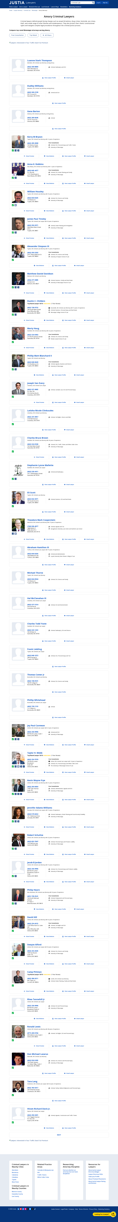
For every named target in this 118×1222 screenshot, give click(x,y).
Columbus (15, 1177)
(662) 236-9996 (32, 732)
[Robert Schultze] (18, 840)
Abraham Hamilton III (38, 547)
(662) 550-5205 (32, 1060)
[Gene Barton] (18, 116)
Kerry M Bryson (34, 136)
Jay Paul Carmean (36, 725)
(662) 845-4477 (32, 170)
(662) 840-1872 (32, 655)
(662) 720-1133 (32, 706)
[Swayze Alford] (18, 949)
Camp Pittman (34, 972)
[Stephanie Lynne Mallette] (18, 470)
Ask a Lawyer (23, 7)
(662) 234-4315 (32, 923)
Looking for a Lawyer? (102, 1214)
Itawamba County (17, 1194)
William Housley (35, 191)
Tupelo (14, 1179)
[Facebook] (23, 1209)
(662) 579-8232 (32, 814)
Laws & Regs (55, 7)
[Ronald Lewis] (18, 1031)
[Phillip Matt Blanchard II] (18, 360)
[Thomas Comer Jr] (18, 679)
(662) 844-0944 (32, 579)
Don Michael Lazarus (37, 1054)
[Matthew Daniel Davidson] (18, 278)
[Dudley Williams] (18, 90)
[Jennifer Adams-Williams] (18, 812)
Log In (98, 2)
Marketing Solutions (75, 7)
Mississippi (34, 10)
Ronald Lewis (33, 1026)
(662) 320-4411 (32, 471)
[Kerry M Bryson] (18, 141)
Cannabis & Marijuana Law (45, 1170)
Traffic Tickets (41, 1175)
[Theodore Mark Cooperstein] (18, 525)
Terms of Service (83, 1209)
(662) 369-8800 (32, 67)
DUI (38, 1172)
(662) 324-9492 (32, 335)
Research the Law (34, 7)
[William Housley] (18, 196)
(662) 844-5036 (32, 554)
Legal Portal (64, 1209)
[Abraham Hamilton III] (18, 552)
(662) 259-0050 (32, 787)
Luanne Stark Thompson (39, 60)
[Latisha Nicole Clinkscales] (18, 415)
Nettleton (15, 1172)
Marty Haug (33, 328)
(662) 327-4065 (32, 389)
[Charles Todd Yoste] (18, 628)
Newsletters (64, 7)
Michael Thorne (35, 572)
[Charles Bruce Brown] (18, 442)
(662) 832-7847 (32, 841)
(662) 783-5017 (32, 1088)
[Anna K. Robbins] (18, 169)
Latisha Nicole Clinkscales (40, 410)
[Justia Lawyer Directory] (16, 2)
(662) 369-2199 (32, 92)
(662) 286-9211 (32, 978)
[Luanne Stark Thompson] (18, 65)
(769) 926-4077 (32, 526)
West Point (15, 1182)
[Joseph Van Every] (18, 388)
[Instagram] (25, 1209)
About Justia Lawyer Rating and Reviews (96, 1182)
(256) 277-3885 (32, 280)
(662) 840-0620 (32, 362)
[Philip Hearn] (18, 894)
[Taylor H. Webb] (18, 757)
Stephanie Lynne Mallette (40, 465)
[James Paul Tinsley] (18, 223)
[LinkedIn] (18, 1209)
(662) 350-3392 (32, 252)
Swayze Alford (34, 944)
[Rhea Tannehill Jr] (18, 1004)
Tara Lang (32, 1081)
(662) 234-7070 (32, 759)
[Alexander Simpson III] (18, 251)
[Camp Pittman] (18, 977)
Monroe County (17, 1191)
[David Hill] (18, 922)
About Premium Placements (97, 1179)
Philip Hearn (33, 889)
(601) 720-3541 (32, 896)
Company (71, 1209)
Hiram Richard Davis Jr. (38, 1108)
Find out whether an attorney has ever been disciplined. (70, 1171)
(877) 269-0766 (32, 1033)
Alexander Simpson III (38, 246)
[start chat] (113, 1214)
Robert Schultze (35, 835)
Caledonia (15, 1175)
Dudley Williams (35, 85)
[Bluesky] (30, 1209)
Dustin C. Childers (36, 301)
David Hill (32, 917)
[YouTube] (21, 1209)
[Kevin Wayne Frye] (18, 785)
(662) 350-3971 (32, 225)
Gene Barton (33, 111)
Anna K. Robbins (35, 164)
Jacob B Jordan (34, 862)
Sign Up (105, 2)
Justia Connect (55, 1209)
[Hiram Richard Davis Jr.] (18, 1113)
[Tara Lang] (18, 1086)
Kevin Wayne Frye (36, 780)
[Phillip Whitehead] (18, 705)
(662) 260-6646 (32, 118)
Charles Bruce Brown (37, 437)
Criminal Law (27, 10)
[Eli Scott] (18, 497)
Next (59, 1135)
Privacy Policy (93, 1209)
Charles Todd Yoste (36, 623)
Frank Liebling (34, 649)
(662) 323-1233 (32, 630)
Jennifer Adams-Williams (39, 807)
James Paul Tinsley (36, 218)
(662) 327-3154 (32, 604)
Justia (10, 10)
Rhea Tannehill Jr (36, 999)
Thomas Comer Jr (35, 674)
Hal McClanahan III (36, 598)
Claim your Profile (93, 1176)
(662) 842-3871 (32, 499)
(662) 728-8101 (32, 681)
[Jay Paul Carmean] (18, 730)
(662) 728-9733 (32, 307)
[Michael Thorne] (18, 577)
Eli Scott (31, 492)
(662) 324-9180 (32, 444)
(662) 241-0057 (32, 417)
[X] (32, 1209)
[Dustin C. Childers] (18, 306)
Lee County (15, 1196)
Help (76, 1209)
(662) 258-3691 (32, 1115)
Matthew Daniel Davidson (40, 273)
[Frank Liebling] (18, 654)
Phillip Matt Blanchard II (39, 355)
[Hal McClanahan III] (18, 603)
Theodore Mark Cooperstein (41, 520)
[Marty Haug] (18, 333)
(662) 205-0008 (32, 143)
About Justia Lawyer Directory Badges (94, 1171)
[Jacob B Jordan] (18, 867)
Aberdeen (15, 1170)
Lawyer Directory (18, 10)
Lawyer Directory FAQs (95, 1174)
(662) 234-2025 (32, 951)
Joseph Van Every (35, 383)
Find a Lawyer (13, 7)
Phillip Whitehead (36, 700)
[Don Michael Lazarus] (18, 1059)
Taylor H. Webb (34, 752)
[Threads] (28, 1209)
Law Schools (45, 7)
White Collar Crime (43, 1177)
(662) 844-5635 (32, 198)
